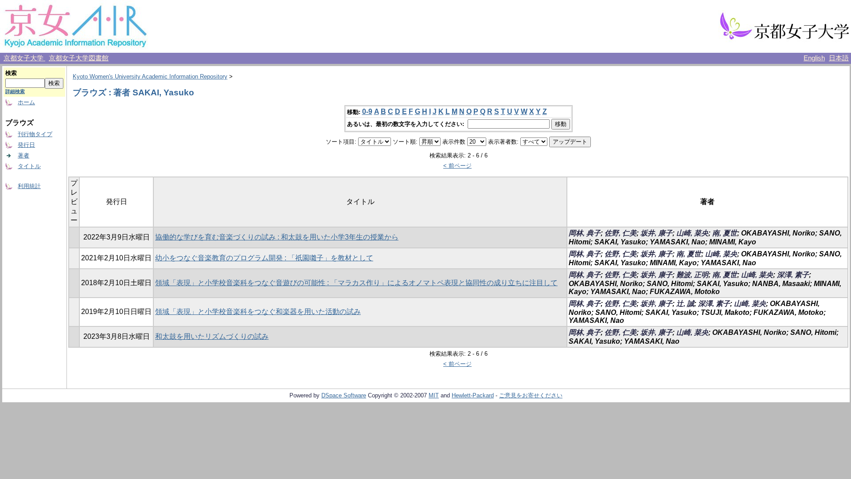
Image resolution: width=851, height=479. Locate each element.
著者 (23, 155)
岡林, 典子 (585, 233)
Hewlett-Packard (473, 395)
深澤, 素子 (793, 275)
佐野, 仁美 (620, 233)
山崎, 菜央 (692, 233)
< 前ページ (457, 165)
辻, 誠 (685, 303)
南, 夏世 (724, 233)
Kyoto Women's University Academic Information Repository (150, 76)
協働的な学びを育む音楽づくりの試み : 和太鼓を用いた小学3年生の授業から (276, 237)
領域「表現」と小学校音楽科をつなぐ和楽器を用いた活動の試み (258, 311)
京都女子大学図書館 (79, 58)
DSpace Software (343, 395)
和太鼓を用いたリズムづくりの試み (212, 336)
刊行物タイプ (35, 134)
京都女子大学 (24, 58)
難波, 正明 (692, 275)
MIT (434, 395)
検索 (11, 73)
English (814, 58)
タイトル (29, 166)
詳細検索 (15, 91)
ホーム (26, 102)
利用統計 (29, 186)
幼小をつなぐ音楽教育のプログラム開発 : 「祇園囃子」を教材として (264, 258)
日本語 (839, 58)
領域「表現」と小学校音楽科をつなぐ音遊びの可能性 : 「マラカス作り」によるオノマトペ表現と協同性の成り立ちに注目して (356, 283)
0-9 (367, 111)
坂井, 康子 (656, 233)
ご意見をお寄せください (530, 395)
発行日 (26, 144)
